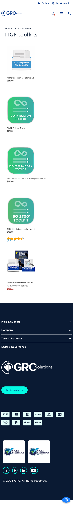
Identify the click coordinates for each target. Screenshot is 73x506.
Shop (7, 28)
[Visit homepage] (11, 13)
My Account (62, 3)
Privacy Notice (12, 502)
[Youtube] (34, 470)
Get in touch (12, 390)
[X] (6, 470)
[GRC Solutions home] (26, 367)
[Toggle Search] (70, 13)
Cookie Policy (33, 502)
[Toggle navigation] (61, 13)
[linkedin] (23, 470)
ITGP (15, 28)
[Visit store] (53, 13)
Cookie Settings (56, 502)
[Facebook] (14, 470)
